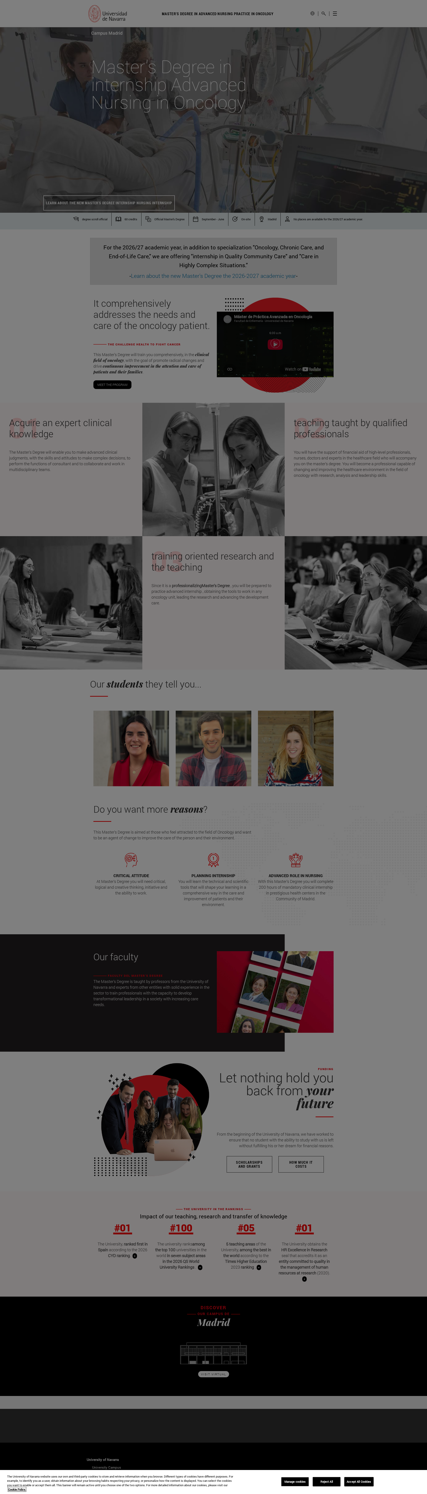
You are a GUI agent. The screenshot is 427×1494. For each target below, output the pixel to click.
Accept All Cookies (359, 1482)
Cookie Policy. (17, 1489)
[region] (213, 1482)
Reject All (326, 1482)
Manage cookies (295, 1482)
